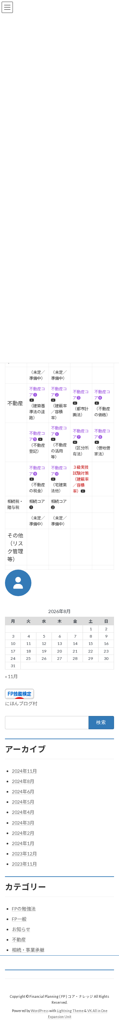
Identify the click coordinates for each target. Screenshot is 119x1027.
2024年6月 (23, 791)
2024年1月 (23, 843)
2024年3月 (23, 823)
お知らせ (21, 929)
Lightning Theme (70, 1011)
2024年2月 (23, 833)
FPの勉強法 (24, 908)
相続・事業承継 (28, 950)
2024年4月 (23, 812)
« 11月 (11, 676)
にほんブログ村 (21, 703)
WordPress (40, 1011)
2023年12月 (24, 853)
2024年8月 (23, 781)
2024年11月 (24, 771)
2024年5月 (23, 802)
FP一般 (19, 919)
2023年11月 (24, 864)
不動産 (19, 939)
